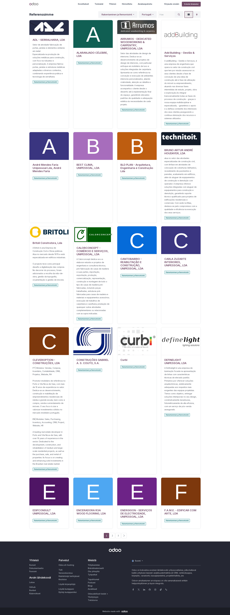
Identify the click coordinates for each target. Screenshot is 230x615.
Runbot (32, 590)
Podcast (91, 582)
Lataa (32, 582)
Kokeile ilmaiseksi (191, 4)
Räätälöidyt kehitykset (69, 576)
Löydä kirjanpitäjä (67, 584)
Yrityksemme (94, 565)
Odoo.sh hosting (66, 565)
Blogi (90, 586)
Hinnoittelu (127, 4)
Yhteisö (112, 4)
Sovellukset (83, 4)
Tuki (61, 570)
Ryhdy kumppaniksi (68, 592)
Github (32, 587)
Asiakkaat (92, 589)
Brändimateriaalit (96, 568)
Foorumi (33, 571)
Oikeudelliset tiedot (97, 594)
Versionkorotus (66, 573)
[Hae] (178, 14)
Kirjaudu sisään (171, 4)
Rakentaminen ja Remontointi (117, 14)
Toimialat (99, 4)
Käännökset (34, 593)
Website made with (111, 611)
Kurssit (32, 565)
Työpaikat (92, 574)
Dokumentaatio (36, 568)
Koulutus (63, 579)
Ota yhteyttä (93, 571)
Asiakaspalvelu (145, 4)
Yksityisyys (93, 597)
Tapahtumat (93, 579)
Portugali (146, 14)
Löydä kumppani (66, 589)
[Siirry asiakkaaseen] (49, 27)
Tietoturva (93, 600)
